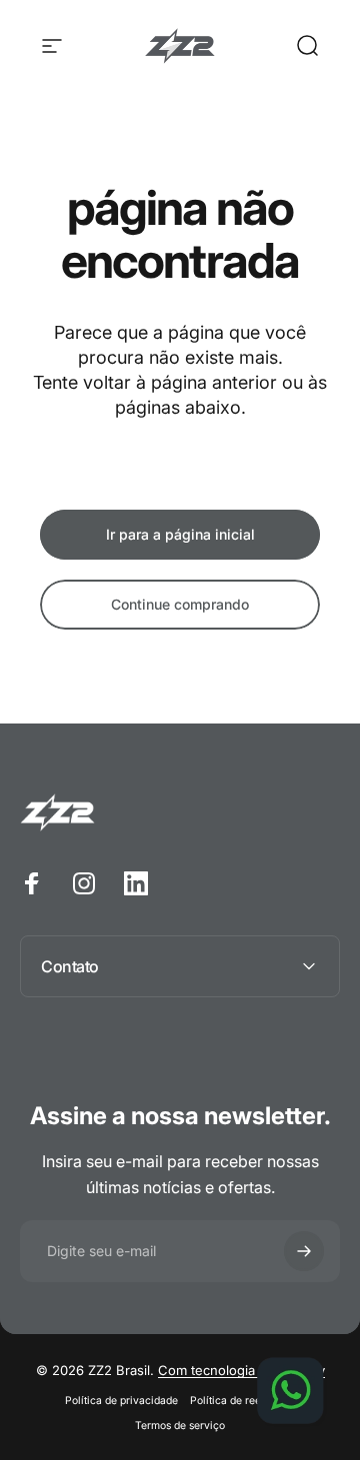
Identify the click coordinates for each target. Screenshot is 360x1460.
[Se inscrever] (304, 1251)
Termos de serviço (180, 1425)
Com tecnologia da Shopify (241, 1370)
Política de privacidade (121, 1400)
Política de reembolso (243, 1400)
